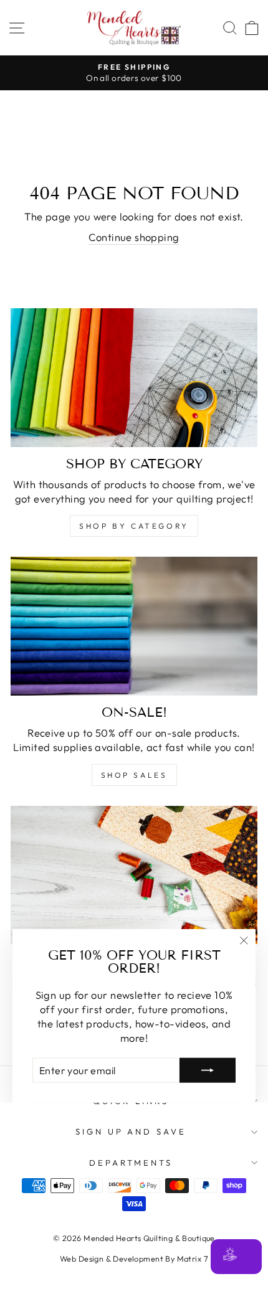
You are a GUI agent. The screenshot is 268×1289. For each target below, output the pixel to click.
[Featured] (134, 875)
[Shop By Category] (134, 377)
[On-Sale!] (134, 626)
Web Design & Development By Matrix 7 (134, 1258)
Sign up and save (131, 1131)
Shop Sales (134, 775)
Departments (131, 1163)
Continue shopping (134, 236)
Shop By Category (134, 526)
